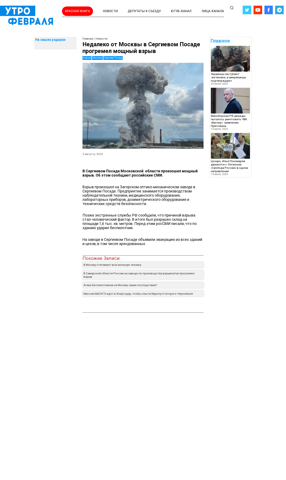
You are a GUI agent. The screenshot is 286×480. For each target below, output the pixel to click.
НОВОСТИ (110, 11)
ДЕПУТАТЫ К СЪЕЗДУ (144, 11)
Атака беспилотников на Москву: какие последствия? (120, 285)
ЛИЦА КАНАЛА (213, 11)
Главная (87, 38)
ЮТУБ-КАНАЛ (181, 11)
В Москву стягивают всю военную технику (112, 264)
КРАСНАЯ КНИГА (77, 11)
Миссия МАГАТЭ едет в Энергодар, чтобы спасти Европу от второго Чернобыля (138, 293)
